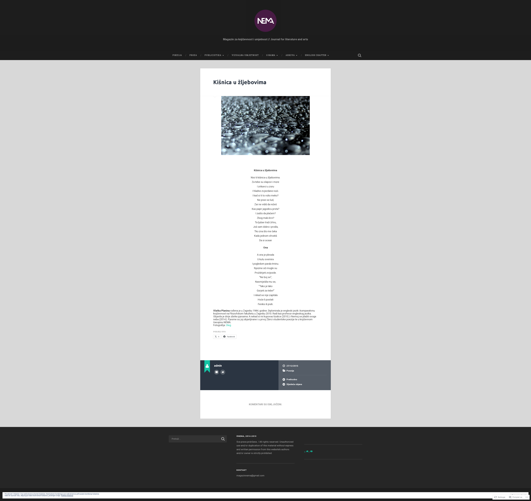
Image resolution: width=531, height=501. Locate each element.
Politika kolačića (67, 496)
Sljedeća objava (294, 384)
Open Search (359, 55)
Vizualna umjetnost (245, 55)
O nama (270, 55)
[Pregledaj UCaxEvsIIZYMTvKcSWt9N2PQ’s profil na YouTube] (311, 451)
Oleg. (228, 325)
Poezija (177, 55)
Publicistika (213, 55)
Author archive (216, 372)
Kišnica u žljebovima (239, 82)
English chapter (315, 55)
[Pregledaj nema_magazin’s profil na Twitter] (307, 451)
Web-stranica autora (222, 372)
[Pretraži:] (198, 438)
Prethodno (292, 379)
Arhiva (290, 55)
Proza (193, 55)
